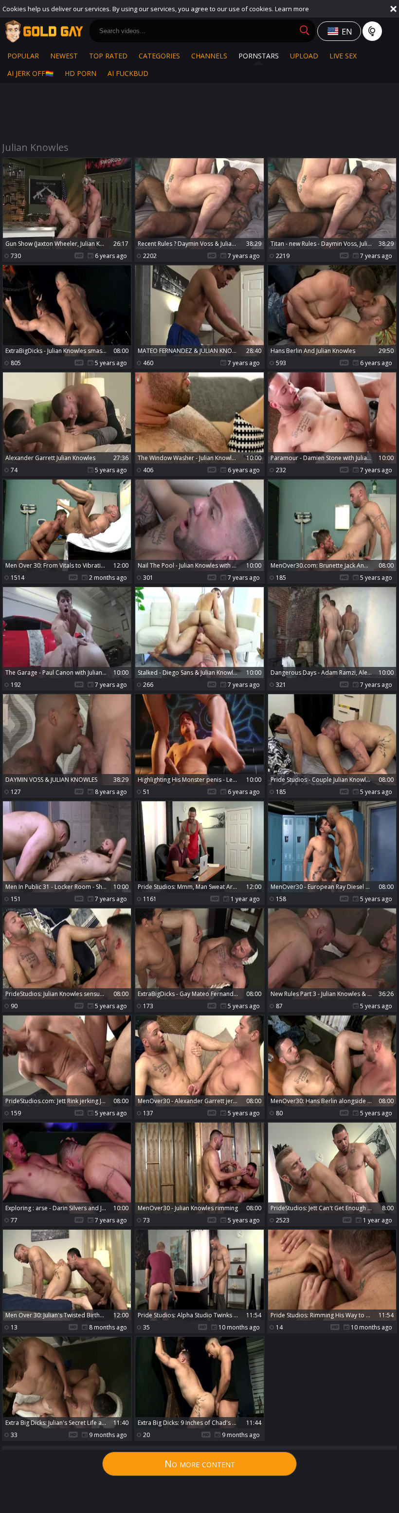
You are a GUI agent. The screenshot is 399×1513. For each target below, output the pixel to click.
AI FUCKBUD (128, 73)
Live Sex (343, 55)
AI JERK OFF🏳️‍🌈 (30, 73)
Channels (209, 55)
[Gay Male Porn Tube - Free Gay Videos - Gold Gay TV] (43, 31)
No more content (199, 1463)
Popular (23, 55)
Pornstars (258, 55)
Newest (64, 55)
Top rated (108, 55)
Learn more (292, 8)
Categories (159, 55)
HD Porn (80, 73)
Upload (304, 55)
